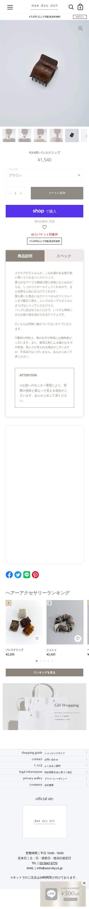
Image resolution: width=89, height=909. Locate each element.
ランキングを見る (44, 672)
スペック (64, 255)
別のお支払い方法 (44, 221)
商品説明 (25, 255)
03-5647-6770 (48, 863)
